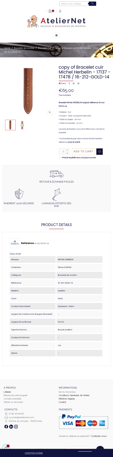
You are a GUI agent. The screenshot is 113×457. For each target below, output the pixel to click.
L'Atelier (7, 392)
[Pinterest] (78, 83)
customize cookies (34, 453)
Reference (27, 243)
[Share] (69, 83)
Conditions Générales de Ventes (74, 395)
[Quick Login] (60, 11)
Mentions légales (67, 399)
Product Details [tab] (56, 224)
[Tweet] (74, 83)
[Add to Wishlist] (99, 151)
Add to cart (83, 151)
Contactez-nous (98, 436)
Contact (62, 402)
